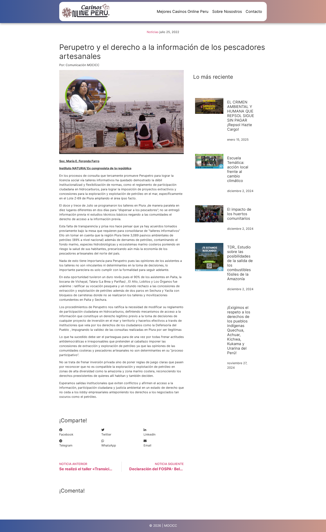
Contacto (254, 11)
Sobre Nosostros (227, 11)
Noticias (152, 32)
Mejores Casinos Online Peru (182, 11)
